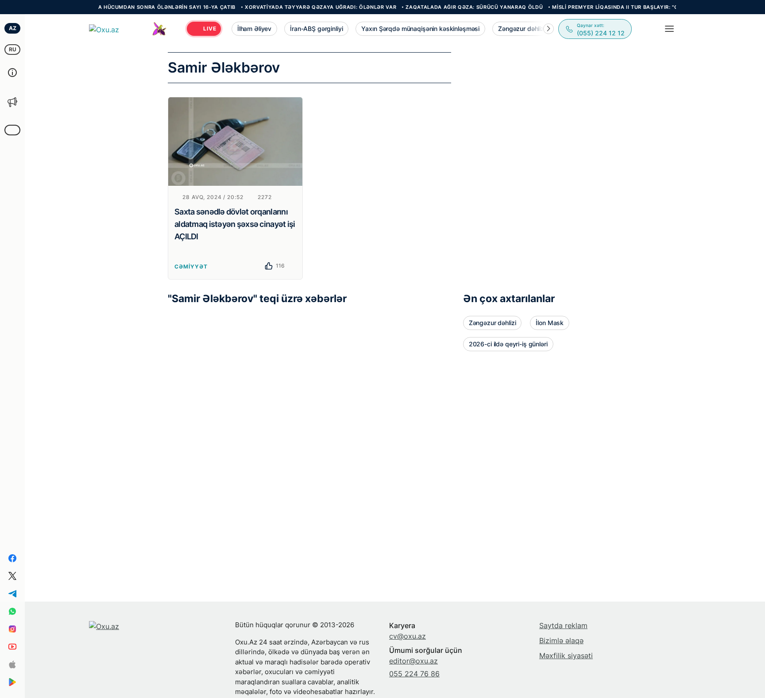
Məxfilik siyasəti (566, 655)
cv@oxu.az (407, 636)
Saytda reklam (563, 625)
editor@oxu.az (413, 660)
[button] (548, 28)
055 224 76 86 (414, 673)
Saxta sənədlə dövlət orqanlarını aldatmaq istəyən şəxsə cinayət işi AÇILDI (234, 224)
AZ (12, 28)
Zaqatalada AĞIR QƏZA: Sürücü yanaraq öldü (463, 7)
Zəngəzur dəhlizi (492, 322)
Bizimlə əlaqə (561, 640)
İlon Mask (550, 322)
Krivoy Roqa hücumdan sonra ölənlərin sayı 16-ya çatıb (138, 7)
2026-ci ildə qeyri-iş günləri (508, 344)
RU (12, 49)
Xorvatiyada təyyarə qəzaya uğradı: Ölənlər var (309, 7)
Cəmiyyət (191, 266)
